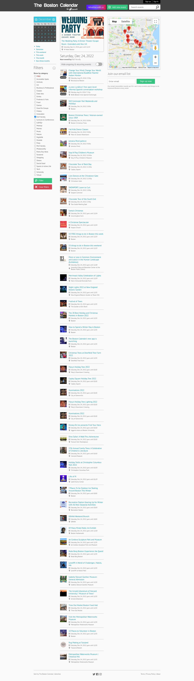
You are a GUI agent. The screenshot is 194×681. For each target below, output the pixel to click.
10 (55, 30)
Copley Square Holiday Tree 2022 (82, 378)
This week (39, 55)
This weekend (41, 52)
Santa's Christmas (76, 210)
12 (38, 34)
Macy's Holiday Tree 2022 (79, 367)
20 (42, 37)
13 (42, 34)
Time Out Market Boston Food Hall (83, 605)
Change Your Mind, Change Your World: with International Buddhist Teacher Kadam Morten (85, 73)
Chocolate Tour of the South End (82, 199)
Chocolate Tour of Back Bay (80, 164)
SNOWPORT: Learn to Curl (79, 187)
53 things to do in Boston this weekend (85, 245)
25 (35, 40)
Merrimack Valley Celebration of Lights (85, 275)
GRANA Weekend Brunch (79, 516)
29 (42, 27)
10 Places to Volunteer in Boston (82, 631)
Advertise (58, 674)
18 (35, 37)
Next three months (43, 61)
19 (38, 37)
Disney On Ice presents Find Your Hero (85, 425)
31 (55, 40)
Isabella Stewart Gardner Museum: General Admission (83, 578)
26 (38, 40)
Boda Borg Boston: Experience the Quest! (86, 551)
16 (52, 34)
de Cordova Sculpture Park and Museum (85, 539)
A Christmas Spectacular (79, 222)
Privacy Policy (150, 674)
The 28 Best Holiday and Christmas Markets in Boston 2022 (83, 314)
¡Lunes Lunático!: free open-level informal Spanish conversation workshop (85, 88)
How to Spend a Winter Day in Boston (84, 327)
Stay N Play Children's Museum (81, 152)
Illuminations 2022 (76, 390)
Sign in (155, 1)
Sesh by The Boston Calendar (43, 674)
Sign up (148, 1)
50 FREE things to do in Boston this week (86, 234)
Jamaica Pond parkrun (77, 141)
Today (38, 46)
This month (40, 58)
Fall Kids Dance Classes (78, 129)
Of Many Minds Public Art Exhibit (82, 528)
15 (48, 34)
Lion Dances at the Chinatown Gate (83, 176)
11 (35, 34)
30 (45, 27)
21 (45, 37)
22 (48, 37)
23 (52, 37)
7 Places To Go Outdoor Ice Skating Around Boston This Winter (83, 489)
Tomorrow (39, 49)
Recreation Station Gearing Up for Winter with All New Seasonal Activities (86, 503)
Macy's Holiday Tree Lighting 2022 (83, 401)
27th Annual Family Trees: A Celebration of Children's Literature (85, 449)
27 (35, 27)
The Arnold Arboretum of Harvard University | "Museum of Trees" (83, 592)
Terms (143, 674)
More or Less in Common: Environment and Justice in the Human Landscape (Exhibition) (85, 259)
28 (38, 27)
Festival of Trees (75, 301)
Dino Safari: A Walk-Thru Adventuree (84, 436)
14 (45, 34)
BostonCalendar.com (56, 5)
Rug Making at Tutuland (78, 642)
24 (55, 37)
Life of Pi (72, 476)
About (158, 674)
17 (55, 34)
